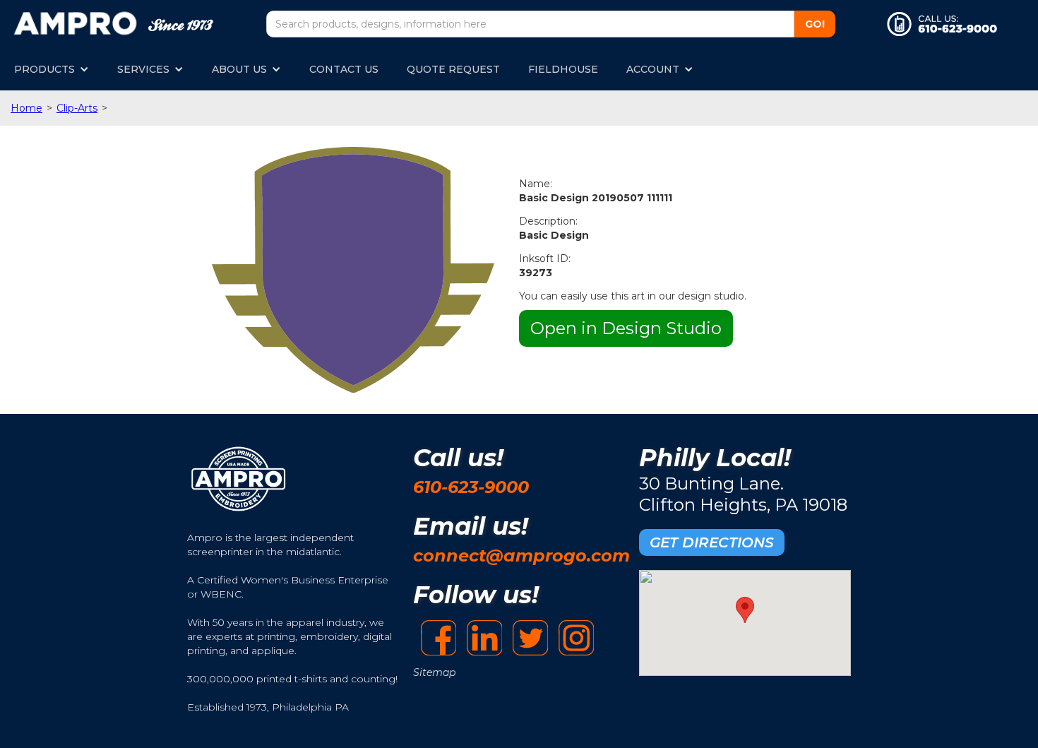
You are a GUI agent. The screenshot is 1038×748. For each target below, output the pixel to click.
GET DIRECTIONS (712, 542)
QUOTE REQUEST (453, 69)
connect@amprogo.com (521, 555)
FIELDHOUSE (563, 69)
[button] (51, 69)
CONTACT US (343, 69)
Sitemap (434, 672)
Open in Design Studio (626, 328)
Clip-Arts (76, 108)
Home (26, 108)
